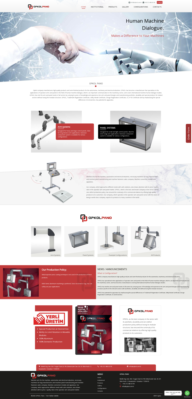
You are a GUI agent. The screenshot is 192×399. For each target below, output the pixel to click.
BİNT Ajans (157, 396)
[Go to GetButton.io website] (187, 397)
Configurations (102, 388)
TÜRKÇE (159, 2)
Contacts (100, 391)
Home (99, 377)
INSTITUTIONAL (97, 7)
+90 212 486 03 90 (150, 2)
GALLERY (125, 7)
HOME (83, 7)
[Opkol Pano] (38, 6)
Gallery (100, 386)
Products (100, 383)
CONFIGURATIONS (141, 7)
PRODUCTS (112, 7)
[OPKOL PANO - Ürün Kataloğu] (96, 330)
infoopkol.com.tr (136, 2)
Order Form (188, 133)
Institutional (101, 380)
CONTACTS (157, 7)
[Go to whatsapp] (187, 393)
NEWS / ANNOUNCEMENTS (112, 269)
